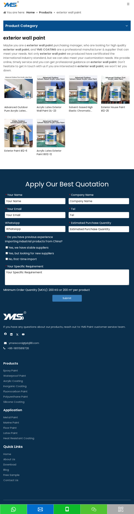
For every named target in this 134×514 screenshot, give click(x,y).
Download (9, 464)
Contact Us (10, 480)
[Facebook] (5, 335)
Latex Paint (10, 433)
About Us (9, 459)
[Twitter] (17, 335)
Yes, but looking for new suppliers (31, 253)
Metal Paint (10, 417)
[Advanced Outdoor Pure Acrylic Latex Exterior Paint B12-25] (18, 87)
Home (7, 454)
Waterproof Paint (14, 376)
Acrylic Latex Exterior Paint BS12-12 (49, 152)
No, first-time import (22, 259)
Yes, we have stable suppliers (28, 248)
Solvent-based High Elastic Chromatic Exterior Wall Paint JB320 (81, 108)
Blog (6, 470)
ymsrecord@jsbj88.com (23, 343)
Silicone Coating (13, 402)
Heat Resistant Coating (18, 438)
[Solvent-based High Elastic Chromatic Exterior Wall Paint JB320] (83, 89)
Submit (67, 298)
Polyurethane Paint (15, 396)
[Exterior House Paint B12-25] (115, 89)
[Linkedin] (11, 335)
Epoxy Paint (10, 370)
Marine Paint (11, 422)
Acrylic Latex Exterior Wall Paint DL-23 (49, 108)
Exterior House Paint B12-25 (113, 108)
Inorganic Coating (15, 386)
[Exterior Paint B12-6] (18, 133)
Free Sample (11, 475)
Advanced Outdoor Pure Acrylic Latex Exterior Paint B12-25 (16, 108)
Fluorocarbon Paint (15, 391)
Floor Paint (10, 428)
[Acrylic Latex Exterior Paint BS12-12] (51, 133)
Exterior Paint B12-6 (15, 150)
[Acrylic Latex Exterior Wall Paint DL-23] (51, 89)
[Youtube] (23, 335)
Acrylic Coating (13, 381)
